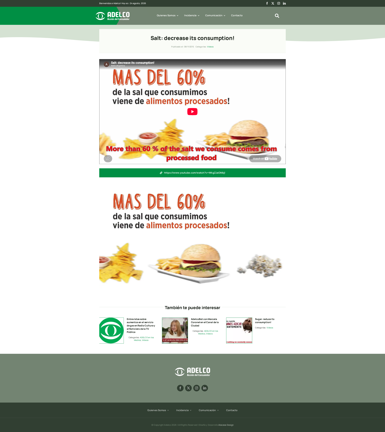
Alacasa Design (226, 424)
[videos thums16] (175, 319)
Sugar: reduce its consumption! (264, 320)
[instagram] (278, 3)
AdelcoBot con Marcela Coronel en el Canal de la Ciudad (205, 322)
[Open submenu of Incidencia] (190, 410)
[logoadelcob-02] (192, 367)
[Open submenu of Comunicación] (217, 410)
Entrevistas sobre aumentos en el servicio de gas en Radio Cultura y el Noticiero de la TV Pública (141, 325)
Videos (210, 46)
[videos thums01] (239, 319)
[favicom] (111, 319)
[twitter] (272, 3)
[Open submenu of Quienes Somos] (167, 410)
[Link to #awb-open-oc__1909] (277, 16)
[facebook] (267, 3)
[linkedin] (284, 3)
